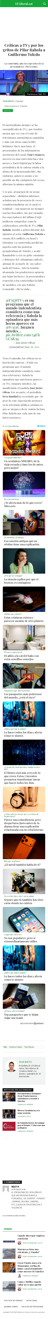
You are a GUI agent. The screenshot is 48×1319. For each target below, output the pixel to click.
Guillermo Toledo (15, 1047)
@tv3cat (12, 327)
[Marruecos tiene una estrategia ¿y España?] (9, 1254)
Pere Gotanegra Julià (32, 1243)
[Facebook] (5, 116)
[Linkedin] (22, 116)
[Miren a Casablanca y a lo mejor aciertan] (9, 1113)
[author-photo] (20, 1243)
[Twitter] (11, 116)
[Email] (28, 116)
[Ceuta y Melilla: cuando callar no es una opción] (9, 1286)
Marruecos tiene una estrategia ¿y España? (29, 1250)
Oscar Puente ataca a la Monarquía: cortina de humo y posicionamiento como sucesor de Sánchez (31, 1267)
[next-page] (8, 1137)
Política (7, 110)
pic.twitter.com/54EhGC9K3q (23, 336)
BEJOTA (15, 1187)
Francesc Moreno (25, 1104)
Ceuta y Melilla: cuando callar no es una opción (29, 1283)
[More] (40, 116)
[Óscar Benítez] (11, 1071)
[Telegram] (34, 116)
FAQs (5, 1047)
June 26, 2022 (32, 346)
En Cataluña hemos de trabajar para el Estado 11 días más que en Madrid (31, 1125)
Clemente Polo (24, 1116)
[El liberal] (24, 3)
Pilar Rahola (29, 1047)
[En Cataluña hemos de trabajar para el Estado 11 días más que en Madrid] (9, 1126)
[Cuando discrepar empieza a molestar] (9, 1240)
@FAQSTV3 (15, 300)
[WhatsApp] (16, 116)
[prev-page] (4, 1137)
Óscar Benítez (8, 101)
